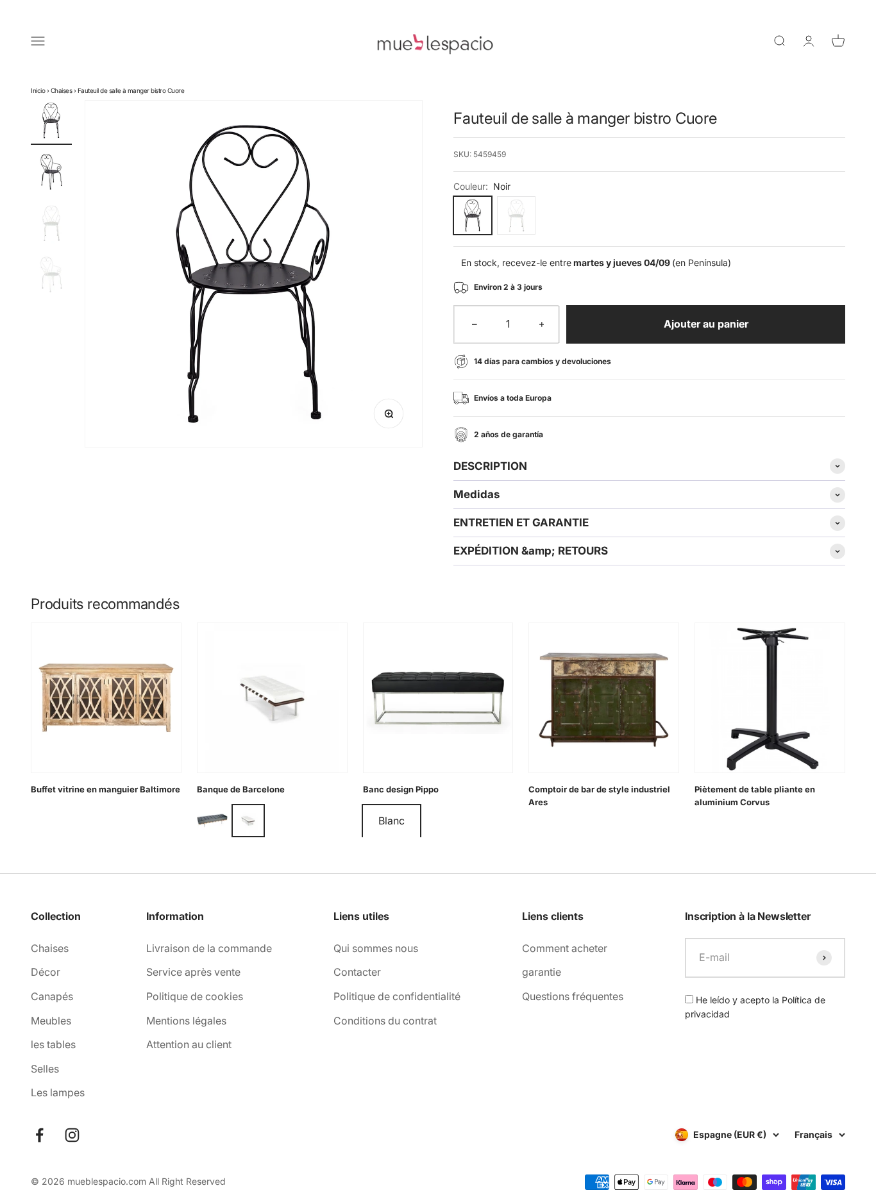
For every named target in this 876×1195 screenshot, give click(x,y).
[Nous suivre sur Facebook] (39, 1135)
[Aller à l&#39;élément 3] (51, 225)
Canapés (52, 996)
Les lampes (58, 1092)
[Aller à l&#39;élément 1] (51, 122)
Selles (45, 1068)
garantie (541, 971)
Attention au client (189, 1044)
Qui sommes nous (375, 948)
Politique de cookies (194, 996)
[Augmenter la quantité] (542, 324)
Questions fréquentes (572, 996)
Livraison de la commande (209, 948)
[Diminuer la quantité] (475, 324)
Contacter (357, 971)
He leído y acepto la (755, 1006)
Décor (45, 971)
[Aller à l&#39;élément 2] (51, 173)
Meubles (51, 1020)
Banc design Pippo (401, 789)
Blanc (391, 820)
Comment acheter (564, 948)
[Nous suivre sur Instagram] (72, 1135)
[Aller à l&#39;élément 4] (51, 276)
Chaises (61, 90)
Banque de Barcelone (241, 789)
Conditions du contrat (385, 1020)
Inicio (38, 90)
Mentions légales (186, 1020)
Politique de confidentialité (396, 996)
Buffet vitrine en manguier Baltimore (105, 789)
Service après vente (193, 971)
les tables (53, 1044)
